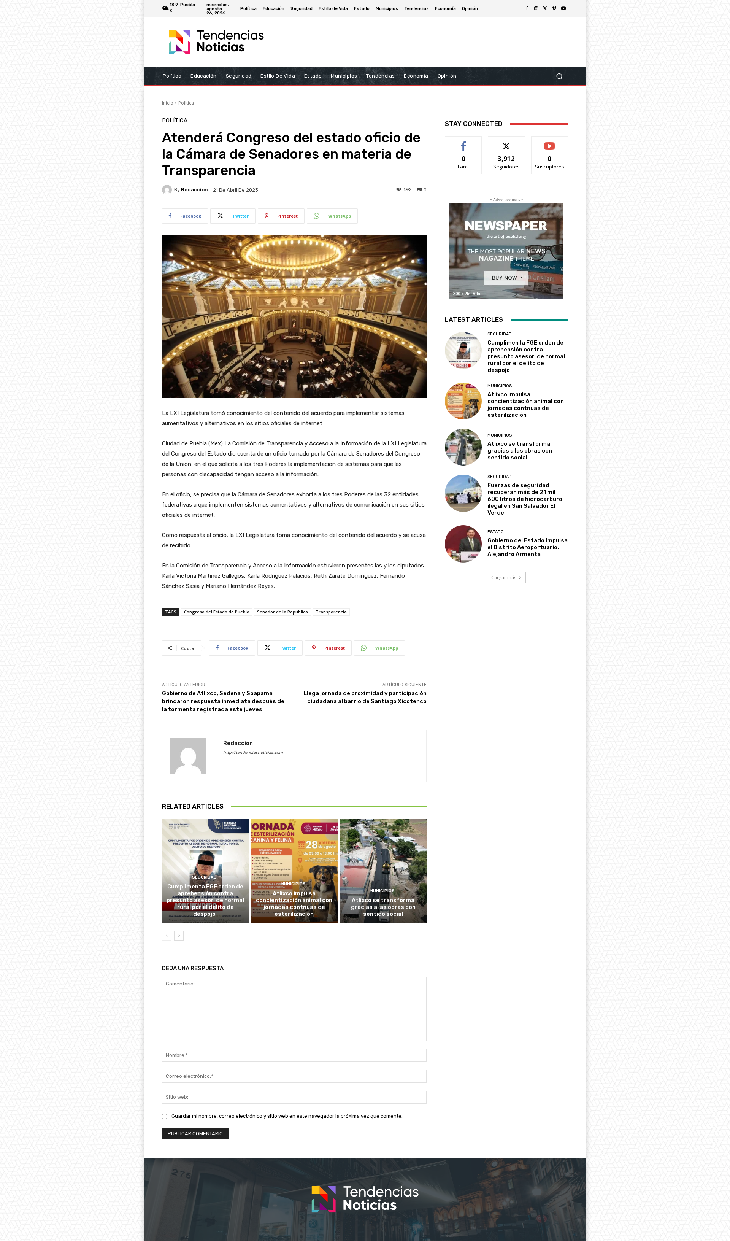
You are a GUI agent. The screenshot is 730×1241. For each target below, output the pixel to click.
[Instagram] (536, 8)
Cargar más (503, 577)
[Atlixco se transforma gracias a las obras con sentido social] (383, 871)
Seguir (506, 142)
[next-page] (179, 936)
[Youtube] (563, 8)
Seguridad (204, 877)
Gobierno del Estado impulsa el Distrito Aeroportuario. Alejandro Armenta (527, 547)
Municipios (293, 884)
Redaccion (194, 189)
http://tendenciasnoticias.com (253, 752)
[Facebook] (527, 8)
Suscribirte (549, 142)
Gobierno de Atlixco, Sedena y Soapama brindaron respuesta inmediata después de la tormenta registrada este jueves (223, 701)
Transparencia (331, 612)
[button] (559, 76)
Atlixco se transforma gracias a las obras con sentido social (383, 907)
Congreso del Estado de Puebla (216, 612)
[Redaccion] (168, 190)
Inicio (167, 103)
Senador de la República (282, 612)
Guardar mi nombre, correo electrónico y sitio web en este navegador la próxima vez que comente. (287, 1116)
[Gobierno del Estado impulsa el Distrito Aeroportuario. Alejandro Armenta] (463, 543)
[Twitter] (545, 8)
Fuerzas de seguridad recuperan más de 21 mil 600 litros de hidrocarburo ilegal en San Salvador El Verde (524, 499)
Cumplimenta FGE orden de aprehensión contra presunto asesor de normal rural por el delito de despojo (205, 900)
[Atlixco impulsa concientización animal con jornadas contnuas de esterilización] (294, 871)
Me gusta (463, 142)
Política (186, 103)
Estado (495, 532)
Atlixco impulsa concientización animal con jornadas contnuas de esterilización (294, 903)
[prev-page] (166, 936)
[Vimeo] (554, 8)
